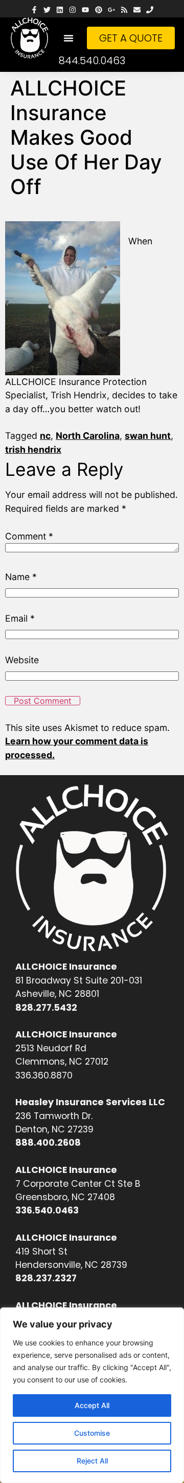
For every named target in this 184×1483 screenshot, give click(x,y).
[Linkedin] (59, 10)
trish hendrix (33, 449)
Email (20, 618)
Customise (92, 1433)
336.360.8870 (44, 1075)
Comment (29, 536)
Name (21, 577)
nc (45, 435)
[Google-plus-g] (111, 10)
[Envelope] (137, 10)
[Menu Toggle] (68, 38)
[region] (92, 1395)
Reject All (92, 1460)
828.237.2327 (46, 1278)
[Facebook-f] (34, 10)
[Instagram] (72, 10)
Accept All (92, 1405)
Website (22, 660)
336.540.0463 (47, 1210)
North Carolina (88, 435)
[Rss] (124, 10)
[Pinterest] (98, 10)
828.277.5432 (46, 1007)
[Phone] (150, 10)
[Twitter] (46, 10)
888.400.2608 (48, 1143)
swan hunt (148, 435)
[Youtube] (85, 10)
